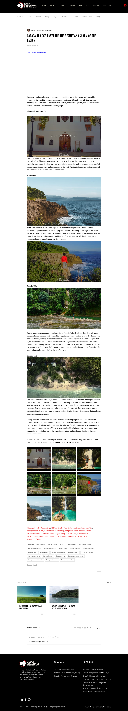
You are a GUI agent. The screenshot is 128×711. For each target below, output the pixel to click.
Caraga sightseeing (67, 560)
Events (64, 17)
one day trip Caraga (85, 544)
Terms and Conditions (103, 707)
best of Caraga (75, 548)
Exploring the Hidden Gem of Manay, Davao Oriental (30, 607)
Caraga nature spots (58, 552)
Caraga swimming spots (75, 556)
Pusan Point (63, 548)
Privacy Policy (89, 707)
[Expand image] (39, 459)
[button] (53, 5)
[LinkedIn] (21, 699)
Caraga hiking (60, 556)
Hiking (47, 17)
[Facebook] (25, 699)
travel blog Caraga (87, 552)
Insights (55, 17)
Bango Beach (44, 552)
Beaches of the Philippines (36, 544)
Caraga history (47, 556)
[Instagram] (29, 699)
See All (109, 582)
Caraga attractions (52, 560)
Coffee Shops (87, 17)
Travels (29, 17)
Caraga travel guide (34, 548)
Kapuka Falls (32, 552)
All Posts (20, 17)
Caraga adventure (34, 556)
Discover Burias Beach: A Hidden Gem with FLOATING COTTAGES (63, 607)
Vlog (98, 17)
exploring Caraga (88, 548)
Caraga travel (71, 544)
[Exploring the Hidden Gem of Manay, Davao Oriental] (31, 594)
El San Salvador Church (56, 544)
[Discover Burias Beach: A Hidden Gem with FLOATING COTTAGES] (64, 594)
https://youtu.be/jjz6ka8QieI (36, 52)
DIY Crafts (74, 17)
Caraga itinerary (73, 552)
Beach (38, 17)
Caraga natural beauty (35, 560)
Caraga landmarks (50, 548)
